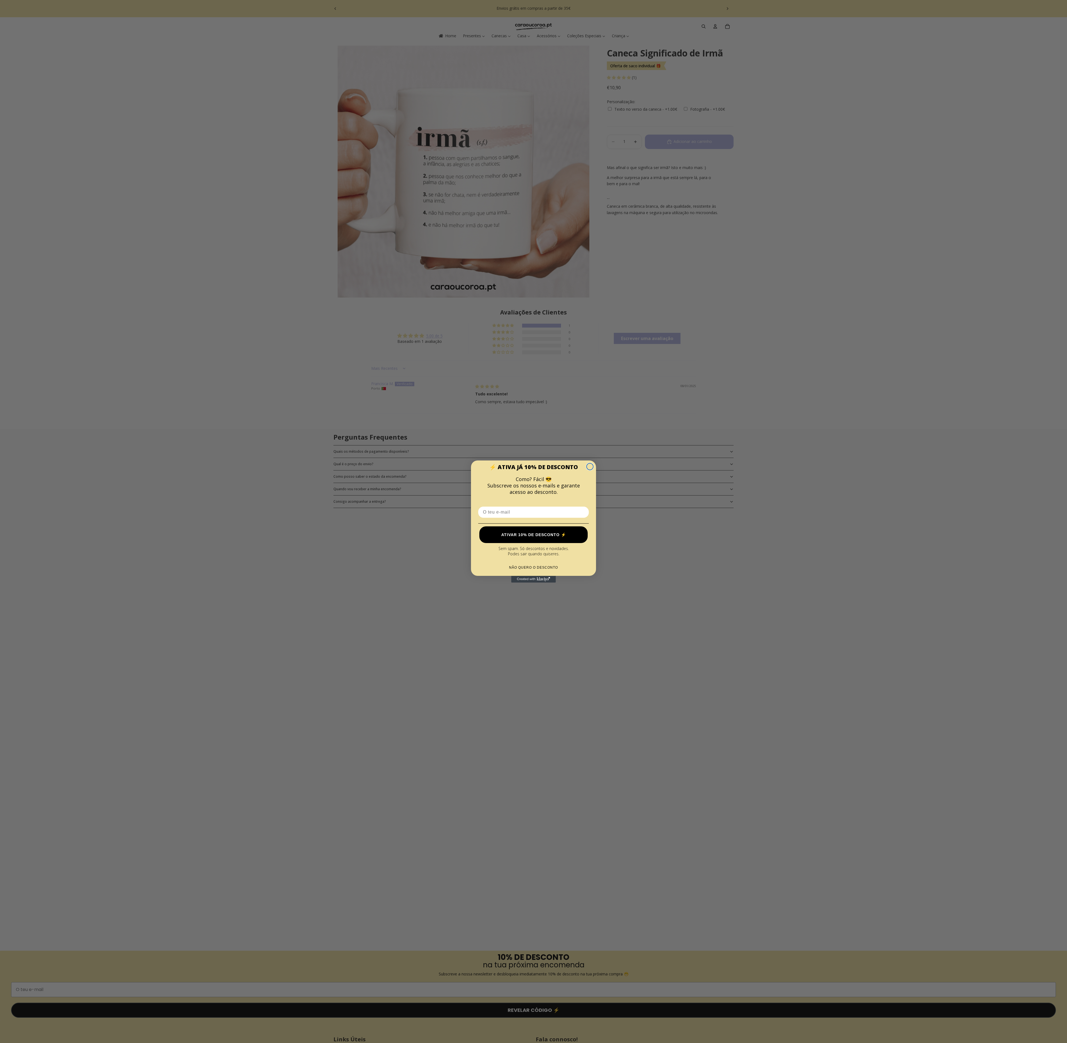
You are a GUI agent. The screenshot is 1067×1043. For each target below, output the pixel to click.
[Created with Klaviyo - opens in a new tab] (533, 579)
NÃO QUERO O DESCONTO (533, 567)
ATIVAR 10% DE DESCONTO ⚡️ (533, 534)
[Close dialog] (590, 466)
